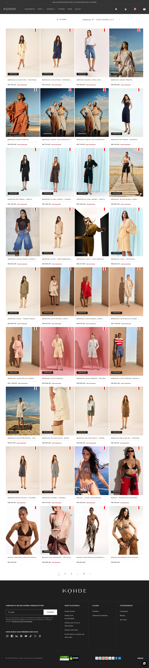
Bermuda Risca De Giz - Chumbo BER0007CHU (22, 498)
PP (9, 74)
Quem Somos (70, 611)
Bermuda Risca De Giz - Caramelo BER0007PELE (126, 438)
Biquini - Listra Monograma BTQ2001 (89, 498)
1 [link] (58, 573)
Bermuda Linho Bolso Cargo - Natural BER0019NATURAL (124, 319)
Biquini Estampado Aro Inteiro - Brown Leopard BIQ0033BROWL (125, 557)
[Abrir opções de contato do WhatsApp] (144, 663)
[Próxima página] (90, 573)
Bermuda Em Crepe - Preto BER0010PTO (20, 199)
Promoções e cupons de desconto (74, 635)
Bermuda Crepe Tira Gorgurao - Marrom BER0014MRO (56, 139)
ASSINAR (50, 612)
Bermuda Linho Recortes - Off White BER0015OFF (22, 438)
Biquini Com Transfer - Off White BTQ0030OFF (57, 557)
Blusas (122, 615)
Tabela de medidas (100, 615)
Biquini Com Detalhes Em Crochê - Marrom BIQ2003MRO (22, 557)
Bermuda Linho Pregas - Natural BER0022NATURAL (92, 378)
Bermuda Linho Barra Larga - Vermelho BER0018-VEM (90, 319)
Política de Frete (71, 630)
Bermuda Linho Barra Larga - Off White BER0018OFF (55, 319)
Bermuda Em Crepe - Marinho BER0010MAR (124, 139)
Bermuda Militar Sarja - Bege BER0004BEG (55, 438)
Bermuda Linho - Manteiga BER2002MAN (123, 259)
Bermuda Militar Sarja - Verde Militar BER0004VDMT (90, 438)
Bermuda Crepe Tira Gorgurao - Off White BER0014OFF (91, 139)
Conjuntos (124, 611)
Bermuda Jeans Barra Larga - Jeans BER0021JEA (124, 199)
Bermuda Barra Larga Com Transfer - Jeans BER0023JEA (90, 80)
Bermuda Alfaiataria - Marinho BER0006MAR (56, 80)
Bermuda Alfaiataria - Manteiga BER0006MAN (22, 80)
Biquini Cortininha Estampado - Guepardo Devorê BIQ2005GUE (91, 557)
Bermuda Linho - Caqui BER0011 (90, 259)
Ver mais (123, 620)
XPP (43, 194)
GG (37, 74)
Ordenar (87, 19)
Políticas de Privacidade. (22, 621)
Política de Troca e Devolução (72, 624)
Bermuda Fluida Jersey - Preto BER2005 (91, 199)
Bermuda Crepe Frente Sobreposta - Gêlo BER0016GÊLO (126, 80)
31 (84, 574)
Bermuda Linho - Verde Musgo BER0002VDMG (21, 319)
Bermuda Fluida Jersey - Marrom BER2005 (57, 199)
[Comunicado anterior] (6, 2)
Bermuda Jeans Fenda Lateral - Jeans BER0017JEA (22, 259)
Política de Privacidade (69, 617)
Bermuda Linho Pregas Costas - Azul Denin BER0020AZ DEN (125, 378)
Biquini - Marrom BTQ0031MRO (124, 498)
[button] (40, 9)
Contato (95, 611)
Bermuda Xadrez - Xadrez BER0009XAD (53, 498)
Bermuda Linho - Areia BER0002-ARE (56, 259)
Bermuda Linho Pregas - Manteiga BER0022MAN (53, 378)
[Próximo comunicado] (142, 2)
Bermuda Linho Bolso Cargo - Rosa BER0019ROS (21, 378)
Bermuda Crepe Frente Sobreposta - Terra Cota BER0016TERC (19, 139)
